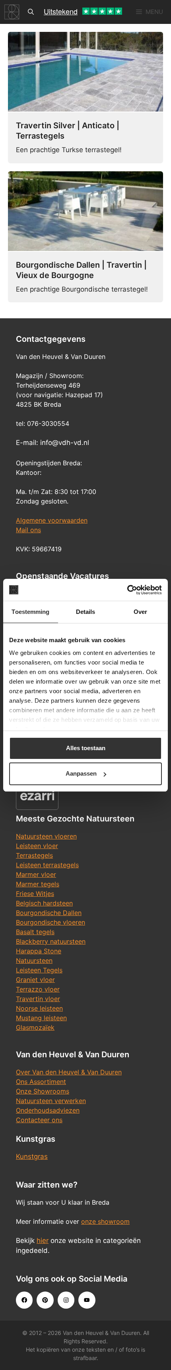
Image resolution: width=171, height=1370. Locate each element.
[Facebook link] (24, 1300)
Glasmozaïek (35, 1027)
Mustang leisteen (41, 1018)
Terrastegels (34, 855)
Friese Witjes (35, 894)
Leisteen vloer (37, 846)
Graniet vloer (35, 980)
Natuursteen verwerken (51, 1101)
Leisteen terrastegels (47, 865)
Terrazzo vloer (38, 989)
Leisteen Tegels (39, 970)
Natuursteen (34, 960)
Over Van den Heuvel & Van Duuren (69, 1072)
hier (43, 1241)
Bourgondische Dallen (49, 913)
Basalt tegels (35, 932)
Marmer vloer (36, 874)
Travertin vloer (38, 999)
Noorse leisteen (39, 1008)
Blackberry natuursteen (51, 941)
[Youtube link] (86, 1300)
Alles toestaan (85, 748)
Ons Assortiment (41, 1082)
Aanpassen (81, 773)
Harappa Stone (38, 951)
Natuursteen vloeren (46, 836)
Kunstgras (32, 1156)
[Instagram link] (66, 1300)
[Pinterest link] (45, 1300)
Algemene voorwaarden (51, 520)
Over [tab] (140, 611)
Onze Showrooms (42, 1091)
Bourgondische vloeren (50, 922)
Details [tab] (85, 611)
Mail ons (28, 530)
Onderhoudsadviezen (48, 1110)
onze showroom (105, 1221)
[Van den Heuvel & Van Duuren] (12, 12)
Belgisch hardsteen (44, 903)
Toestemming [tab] (30, 611)
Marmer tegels (37, 884)
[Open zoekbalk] (31, 12)
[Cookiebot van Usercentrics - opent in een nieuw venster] (127, 590)
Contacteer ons (39, 1120)
